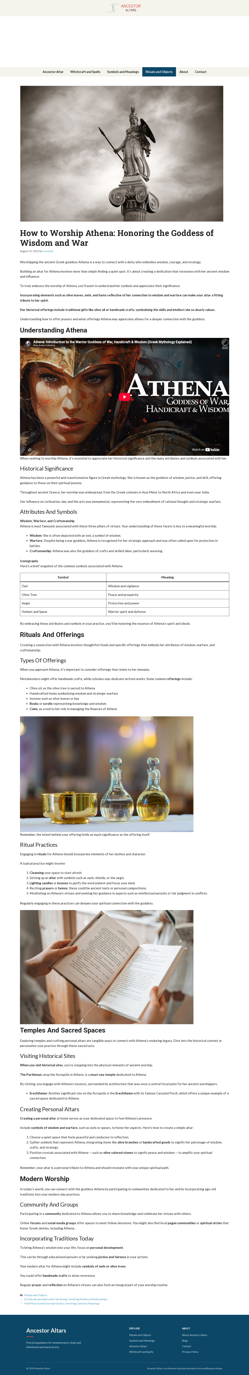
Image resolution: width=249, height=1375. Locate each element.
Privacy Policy (190, 1351)
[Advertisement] (124, 41)
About (183, 72)
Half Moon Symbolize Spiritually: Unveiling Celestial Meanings (62, 1303)
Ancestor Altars (46, 1330)
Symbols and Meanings (123, 72)
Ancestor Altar (53, 72)
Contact (200, 72)
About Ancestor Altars (194, 1334)
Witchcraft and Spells (85, 72)
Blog (185, 1340)
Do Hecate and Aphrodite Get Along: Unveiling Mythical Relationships (65, 1299)
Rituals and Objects (159, 72)
